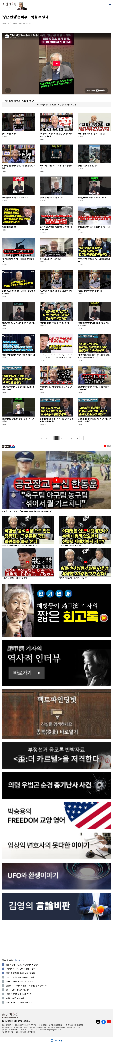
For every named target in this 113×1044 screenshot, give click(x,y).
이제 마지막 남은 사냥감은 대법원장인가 (20, 969)
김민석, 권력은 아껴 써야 (15, 998)
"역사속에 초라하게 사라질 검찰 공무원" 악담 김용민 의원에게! (56, 135)
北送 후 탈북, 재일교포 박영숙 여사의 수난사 (22, 964)
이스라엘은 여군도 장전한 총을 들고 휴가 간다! (56, 291)
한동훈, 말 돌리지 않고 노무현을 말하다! (92, 197)
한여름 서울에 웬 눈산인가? (87, 166)
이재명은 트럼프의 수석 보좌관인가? (19, 994)
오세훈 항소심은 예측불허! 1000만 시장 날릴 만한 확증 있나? (18, 292)
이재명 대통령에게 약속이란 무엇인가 (19, 981)
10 (77, 438)
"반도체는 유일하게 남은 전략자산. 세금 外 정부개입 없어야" (18, 388)
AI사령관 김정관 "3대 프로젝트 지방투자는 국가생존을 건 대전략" (94, 420)
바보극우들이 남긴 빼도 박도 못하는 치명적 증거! (56, 167)
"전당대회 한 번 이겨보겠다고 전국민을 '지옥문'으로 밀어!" (93, 324)
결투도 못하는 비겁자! (9, 134)
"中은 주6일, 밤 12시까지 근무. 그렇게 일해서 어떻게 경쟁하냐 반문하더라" (94, 356)
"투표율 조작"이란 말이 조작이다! (90, 291)
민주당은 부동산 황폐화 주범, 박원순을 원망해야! (94, 260)
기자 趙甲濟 (18, 1021)
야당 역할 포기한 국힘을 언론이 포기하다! (54, 323)
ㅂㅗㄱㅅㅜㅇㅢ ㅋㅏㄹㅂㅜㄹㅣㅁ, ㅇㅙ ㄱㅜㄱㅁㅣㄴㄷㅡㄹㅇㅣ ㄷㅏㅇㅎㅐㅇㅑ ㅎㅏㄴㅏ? (56, 356)
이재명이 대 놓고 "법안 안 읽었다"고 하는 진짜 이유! (56, 388)
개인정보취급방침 (7, 1021)
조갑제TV (27, 1021)
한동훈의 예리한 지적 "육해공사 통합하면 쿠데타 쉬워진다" (94, 388)
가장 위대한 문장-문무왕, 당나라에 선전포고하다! (18, 260)
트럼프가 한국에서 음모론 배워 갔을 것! (91, 134)
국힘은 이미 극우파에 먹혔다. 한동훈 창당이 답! (18, 355)
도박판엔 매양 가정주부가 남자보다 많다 (20, 973)
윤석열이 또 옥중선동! (9, 227)
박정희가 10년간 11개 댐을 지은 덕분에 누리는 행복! (94, 228)
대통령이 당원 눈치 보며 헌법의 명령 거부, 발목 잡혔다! (18, 420)
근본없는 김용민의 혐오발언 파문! (51, 197)
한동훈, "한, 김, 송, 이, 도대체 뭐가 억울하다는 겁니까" (18, 324)
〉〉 (81, 438)
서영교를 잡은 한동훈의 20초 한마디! (15, 197)
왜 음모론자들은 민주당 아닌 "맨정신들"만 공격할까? (18, 167)
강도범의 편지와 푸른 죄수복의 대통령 (20, 977)
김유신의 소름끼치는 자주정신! (50, 259)
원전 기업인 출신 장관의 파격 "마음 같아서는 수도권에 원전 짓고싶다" (56, 420)
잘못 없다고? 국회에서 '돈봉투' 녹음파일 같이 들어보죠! (26, 985)
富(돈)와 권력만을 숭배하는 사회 (18, 989)
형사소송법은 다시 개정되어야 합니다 (19, 1002)
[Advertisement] (56, 938)
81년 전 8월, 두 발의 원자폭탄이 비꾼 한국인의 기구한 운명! (56, 228)
